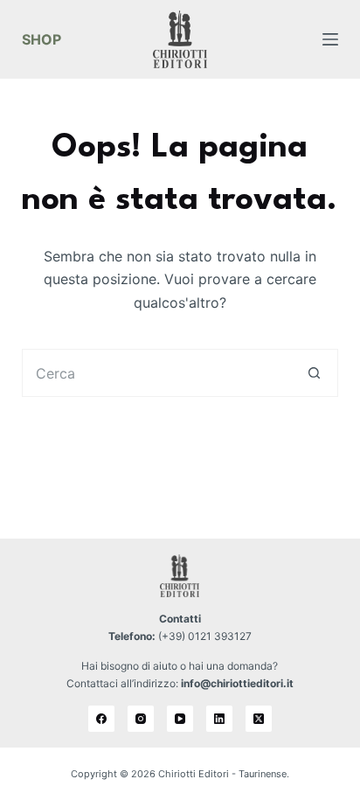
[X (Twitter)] (259, 719)
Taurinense (263, 774)
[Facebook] (101, 719)
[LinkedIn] (219, 719)
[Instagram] (141, 719)
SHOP (41, 39)
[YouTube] (180, 719)
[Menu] (330, 39)
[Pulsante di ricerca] (314, 373)
